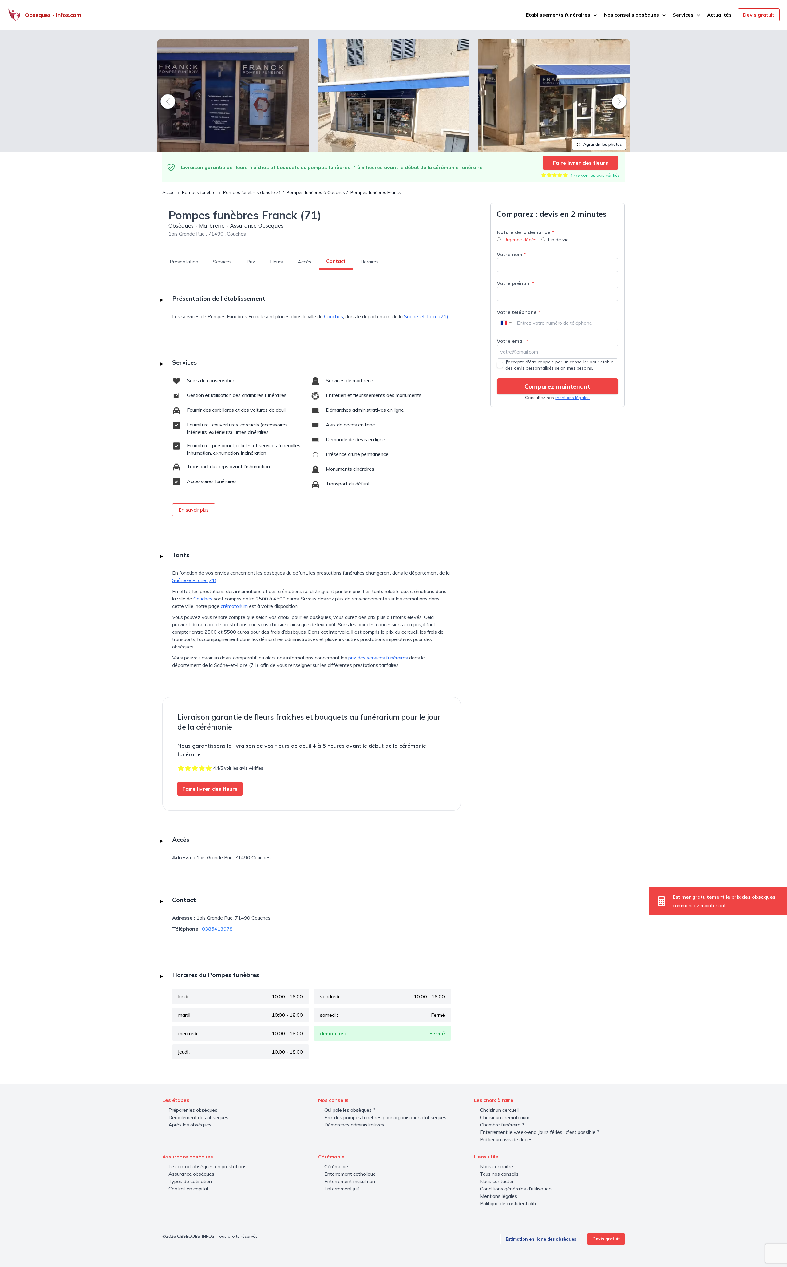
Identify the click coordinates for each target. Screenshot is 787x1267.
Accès (304, 262)
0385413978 (217, 929)
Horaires (369, 262)
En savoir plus (194, 510)
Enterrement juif (341, 1189)
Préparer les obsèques (192, 1110)
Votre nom (511, 254)
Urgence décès (519, 239)
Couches (333, 316)
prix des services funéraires (378, 658)
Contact (336, 261)
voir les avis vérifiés (600, 175)
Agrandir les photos (602, 144)
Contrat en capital (188, 1189)
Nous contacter (497, 1181)
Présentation (184, 262)
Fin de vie (558, 239)
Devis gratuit (758, 15)
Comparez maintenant (557, 386)
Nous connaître (496, 1166)
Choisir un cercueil (499, 1110)
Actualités (719, 15)
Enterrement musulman (349, 1181)
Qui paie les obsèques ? (349, 1110)
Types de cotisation (190, 1181)
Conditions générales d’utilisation (516, 1189)
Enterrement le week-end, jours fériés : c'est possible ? (539, 1132)
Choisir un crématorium (504, 1117)
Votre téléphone (518, 312)
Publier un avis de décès (506, 1139)
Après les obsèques (190, 1125)
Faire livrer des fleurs (580, 162)
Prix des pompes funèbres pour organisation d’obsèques (385, 1117)
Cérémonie (336, 1166)
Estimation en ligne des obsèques (541, 1239)
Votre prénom (515, 283)
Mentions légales (498, 1196)
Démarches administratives (354, 1125)
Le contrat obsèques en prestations (207, 1166)
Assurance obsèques (191, 1174)
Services (222, 262)
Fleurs (276, 262)
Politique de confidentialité (509, 1203)
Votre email (512, 341)
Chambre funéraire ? (502, 1125)
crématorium (234, 606)
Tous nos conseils (499, 1174)
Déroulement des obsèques (198, 1117)
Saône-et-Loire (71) (426, 316)
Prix (251, 262)
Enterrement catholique (350, 1174)
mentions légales (572, 397)
